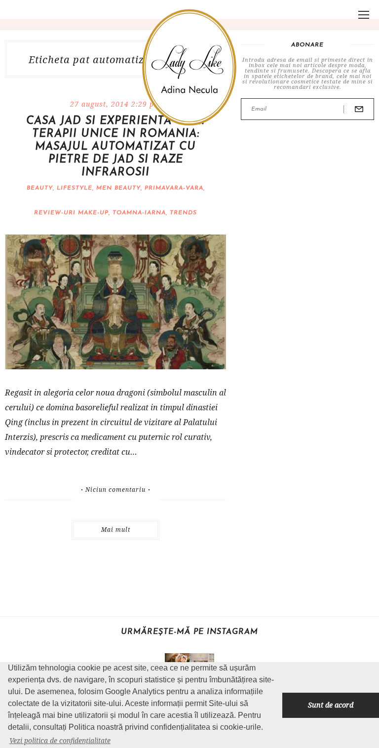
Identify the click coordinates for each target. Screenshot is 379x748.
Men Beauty (118, 188)
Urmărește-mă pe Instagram (189, 632)
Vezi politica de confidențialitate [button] (60, 740)
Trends (183, 213)
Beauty (40, 188)
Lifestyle (74, 188)
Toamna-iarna (139, 213)
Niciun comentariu (115, 490)
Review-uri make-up (71, 213)
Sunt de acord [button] (330, 704)
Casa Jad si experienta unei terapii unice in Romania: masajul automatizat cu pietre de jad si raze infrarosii (115, 147)
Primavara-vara (174, 188)
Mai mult (115, 529)
